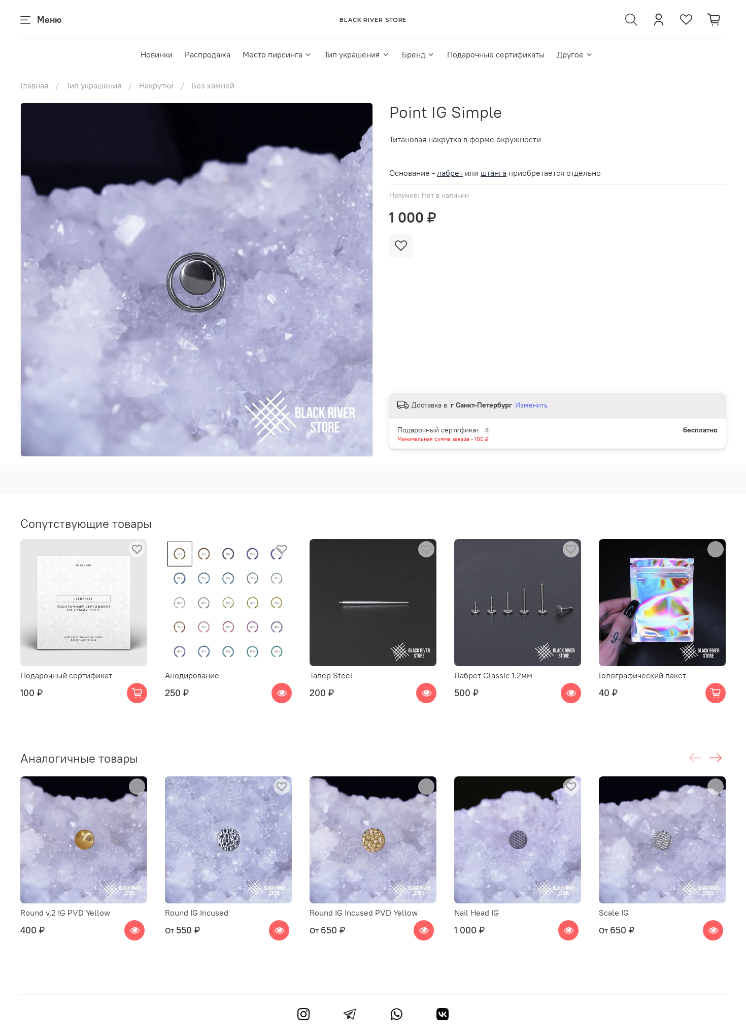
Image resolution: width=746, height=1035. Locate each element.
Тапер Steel (331, 675)
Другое (570, 54)
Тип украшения (352, 54)
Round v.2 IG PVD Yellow (65, 912)
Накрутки (156, 85)
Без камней (212, 85)
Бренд (413, 54)
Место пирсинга (272, 54)
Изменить (531, 405)
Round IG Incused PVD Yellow (364, 912)
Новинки (157, 54)
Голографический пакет (642, 675)
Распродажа (207, 54)
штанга (493, 173)
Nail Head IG (476, 912)
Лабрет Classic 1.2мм (493, 675)
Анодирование (192, 675)
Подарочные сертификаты (496, 54)
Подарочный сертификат (66, 675)
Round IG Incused (196, 912)
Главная (34, 85)
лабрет (450, 173)
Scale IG (614, 912)
